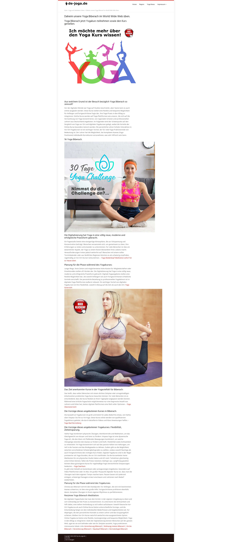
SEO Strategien (69, 540)
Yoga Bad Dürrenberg (72, 423)
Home (134, 4)
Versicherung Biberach (93, 526)
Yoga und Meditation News (76, 10)
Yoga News (151, 4)
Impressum (161, 4)
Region (141, 4)
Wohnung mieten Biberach (114, 526)
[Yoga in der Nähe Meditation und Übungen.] (76, 4)
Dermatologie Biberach (118, 529)
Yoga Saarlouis (79, 466)
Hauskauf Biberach (100, 529)
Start (65, 10)
